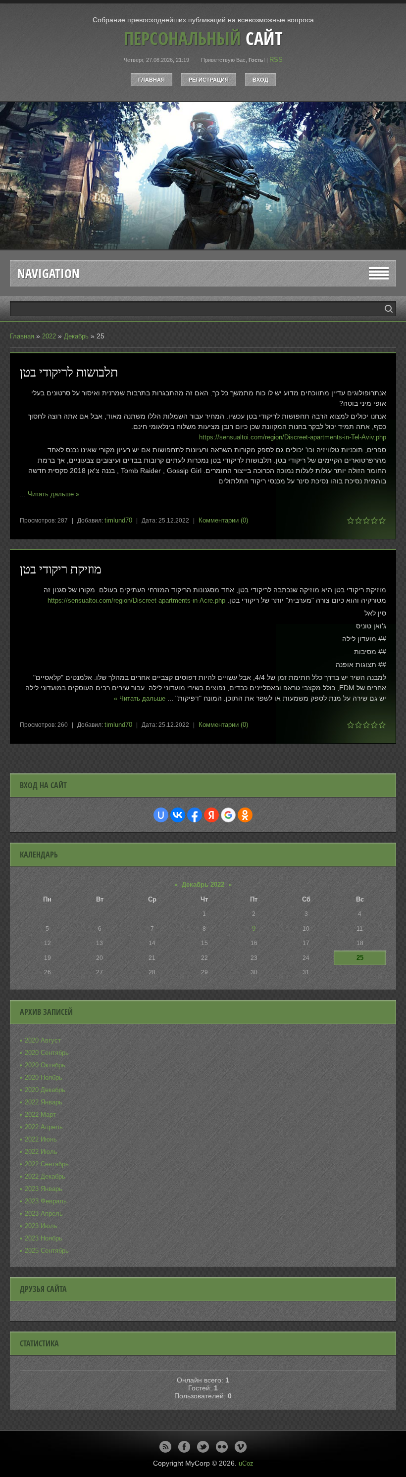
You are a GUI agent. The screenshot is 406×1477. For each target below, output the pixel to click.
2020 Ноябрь (43, 1077)
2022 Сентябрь (47, 1164)
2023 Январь (43, 1188)
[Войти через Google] (228, 815)
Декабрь (76, 336)
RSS (276, 59)
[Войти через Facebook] (194, 815)
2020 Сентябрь (47, 1052)
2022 (49, 336)
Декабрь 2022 (203, 884)
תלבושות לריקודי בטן (69, 372)
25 (359, 957)
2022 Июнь (41, 1139)
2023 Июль (41, 1226)
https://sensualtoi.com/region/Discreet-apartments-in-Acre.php (136, 600)
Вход (260, 80)
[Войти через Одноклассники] (245, 815)
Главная (151, 80)
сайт (203, 38)
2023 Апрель (44, 1213)
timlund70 (118, 520)
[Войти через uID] (160, 815)
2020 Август (43, 1040)
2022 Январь (43, 1102)
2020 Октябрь (45, 1065)
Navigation (48, 273)
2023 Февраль (46, 1201)
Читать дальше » (53, 494)
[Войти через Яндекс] (211, 815)
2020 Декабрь (45, 1090)
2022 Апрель (44, 1127)
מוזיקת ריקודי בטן (61, 568)
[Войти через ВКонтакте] (177, 815)
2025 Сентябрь (47, 1250)
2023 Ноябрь (43, 1238)
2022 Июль (41, 1151)
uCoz (246, 1463)
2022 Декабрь (45, 1176)
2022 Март (40, 1114)
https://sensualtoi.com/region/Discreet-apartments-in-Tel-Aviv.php (292, 437)
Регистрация (209, 80)
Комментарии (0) (223, 520)
